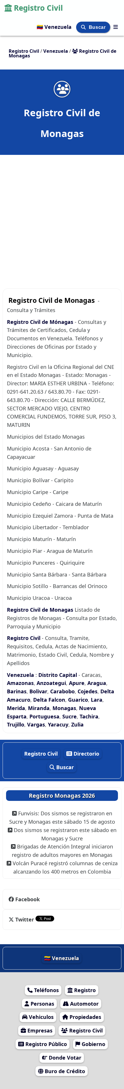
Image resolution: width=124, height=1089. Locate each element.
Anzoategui (51, 682)
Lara (96, 699)
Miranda (39, 708)
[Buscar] (84, 27)
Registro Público (45, 1044)
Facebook (27, 899)
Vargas (36, 724)
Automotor (84, 1003)
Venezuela (21, 674)
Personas (41, 1003)
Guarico (78, 699)
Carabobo (62, 691)
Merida (16, 708)
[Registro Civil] (115, 26)
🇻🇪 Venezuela (55, 26)
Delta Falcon (49, 699)
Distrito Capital (57, 674)
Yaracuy (58, 724)
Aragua (96, 682)
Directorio (85, 753)
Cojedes (87, 691)
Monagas (64, 708)
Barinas (17, 691)
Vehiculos (40, 1016)
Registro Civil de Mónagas (40, 321)
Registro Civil (38, 8)
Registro (84, 990)
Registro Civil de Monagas (40, 609)
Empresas (39, 1030)
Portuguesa (44, 716)
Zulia (77, 724)
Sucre (69, 716)
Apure (76, 682)
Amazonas (20, 682)
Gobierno (92, 1044)
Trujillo (15, 724)
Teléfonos (46, 990)
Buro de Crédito (64, 1071)
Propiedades (84, 1016)
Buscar (98, 27)
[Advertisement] (62, 219)
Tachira (89, 716)
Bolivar (38, 691)
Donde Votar (64, 1057)
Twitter (24, 919)
